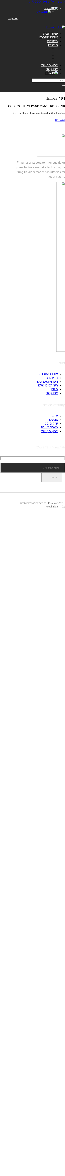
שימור (54, 416)
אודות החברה (48, 37)
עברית (47, 8)
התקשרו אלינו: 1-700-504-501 (47, 1)
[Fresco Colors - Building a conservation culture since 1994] (55, 27)
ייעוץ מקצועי (49, 65)
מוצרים (53, 45)
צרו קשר (13, 18)
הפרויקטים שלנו (47, 381)
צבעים (53, 419)
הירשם (54, 477)
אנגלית (41, 11)
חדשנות (52, 41)
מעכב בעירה (49, 427)
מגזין (54, 389)
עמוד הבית (50, 33)
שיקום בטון (50, 423)
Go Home (60, 120)
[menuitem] (51, 73)
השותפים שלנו (48, 385)
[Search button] (63, 85)
